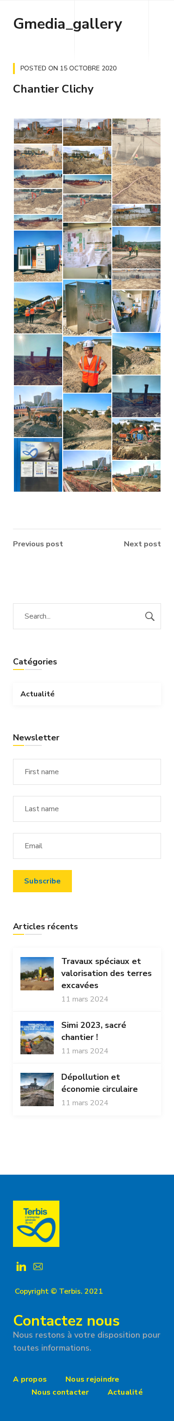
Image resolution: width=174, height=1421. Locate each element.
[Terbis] (36, 1224)
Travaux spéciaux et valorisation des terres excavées (106, 973)
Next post (142, 544)
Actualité (37, 694)
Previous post (38, 544)
